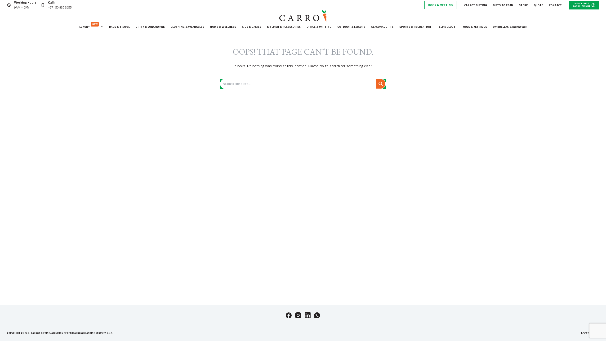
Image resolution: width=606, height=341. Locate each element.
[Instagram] (298, 315)
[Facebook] (289, 315)
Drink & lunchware (150, 26)
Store (523, 5)
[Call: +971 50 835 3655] (43, 5)
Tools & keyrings (474, 26)
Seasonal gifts (382, 26)
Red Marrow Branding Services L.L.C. (90, 333)
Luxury (88, 25)
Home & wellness (223, 26)
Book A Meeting (440, 5)
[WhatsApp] (317, 315)
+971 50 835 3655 (60, 7)
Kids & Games (251, 26)
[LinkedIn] (308, 315)
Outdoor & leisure (351, 26)
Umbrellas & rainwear (510, 26)
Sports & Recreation (415, 26)
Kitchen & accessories (284, 26)
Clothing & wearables (187, 26)
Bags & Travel (119, 26)
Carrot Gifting (475, 5)
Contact (555, 5)
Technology (446, 26)
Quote (538, 5)
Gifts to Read (503, 5)
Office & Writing (319, 26)
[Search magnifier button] (380, 84)
